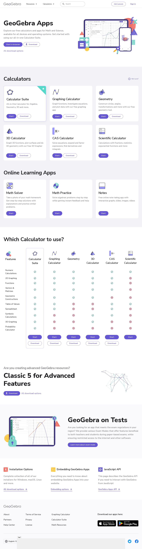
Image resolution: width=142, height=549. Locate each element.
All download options (13, 51)
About (6, 514)
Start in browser (13, 44)
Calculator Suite (59, 519)
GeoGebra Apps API (107, 489)
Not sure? (135, 79)
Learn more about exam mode (82, 445)
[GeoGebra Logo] (12, 4)
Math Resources (59, 525)
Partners (7, 519)
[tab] (32, 4)
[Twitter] (129, 541)
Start (11, 116)
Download (33, 44)
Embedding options (60, 489)
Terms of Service (33, 514)
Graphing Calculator (61, 514)
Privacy (29, 519)
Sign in (133, 4)
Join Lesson (118, 4)
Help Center (9, 525)
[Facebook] (136, 541)
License (29, 525)
